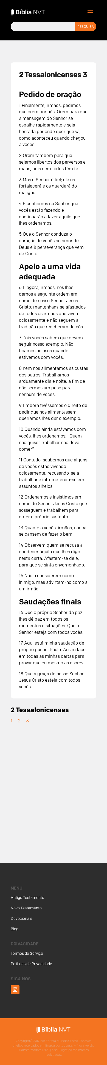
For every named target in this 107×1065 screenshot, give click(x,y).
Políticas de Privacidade (31, 964)
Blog (14, 929)
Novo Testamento (26, 908)
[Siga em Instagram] (15, 989)
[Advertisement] (53, 787)
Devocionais (21, 918)
